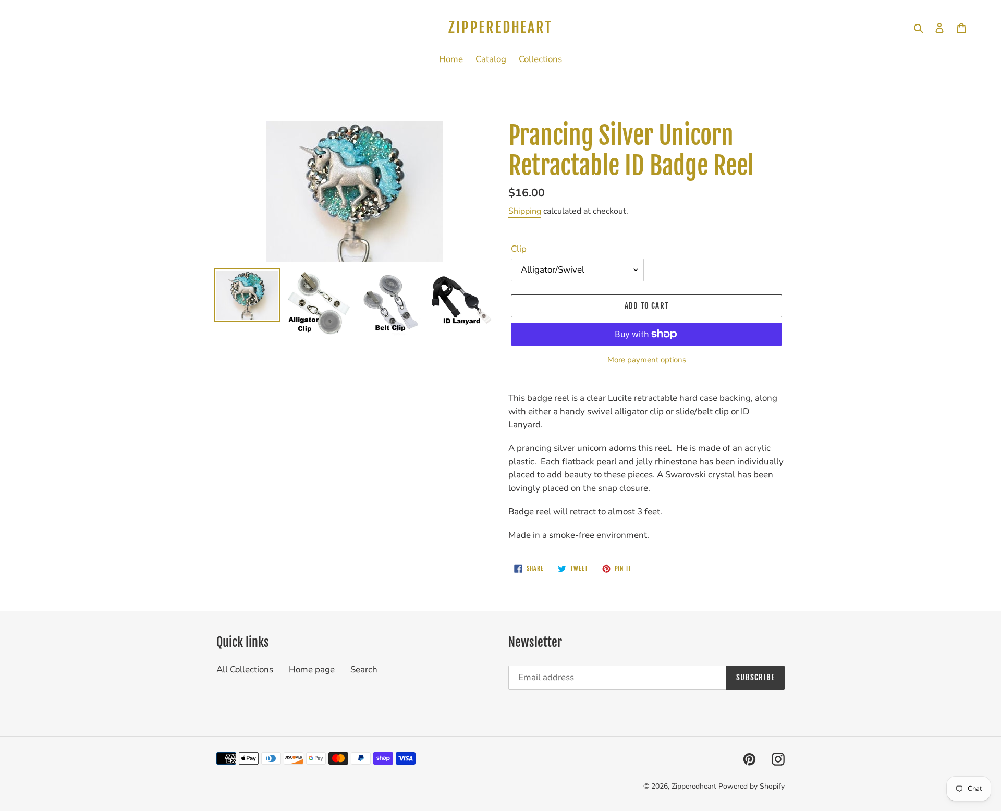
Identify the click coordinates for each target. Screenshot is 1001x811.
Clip (519, 249)
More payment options (646, 359)
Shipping (524, 211)
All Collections (244, 669)
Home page (312, 669)
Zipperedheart (500, 27)
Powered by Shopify (751, 786)
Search (363, 669)
